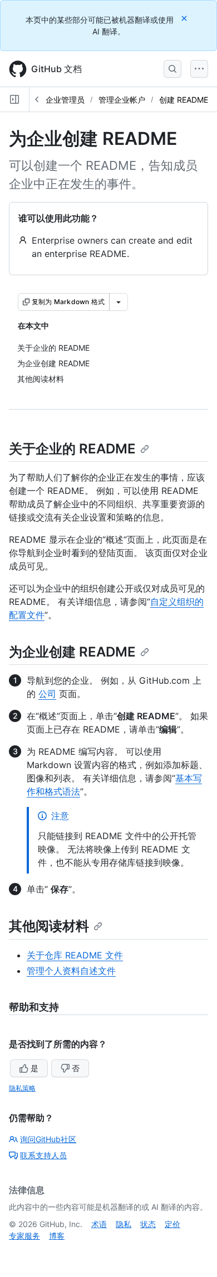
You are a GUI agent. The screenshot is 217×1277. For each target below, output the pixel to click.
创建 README (183, 99)
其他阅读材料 (49, 926)
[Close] (185, 18)
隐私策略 (22, 1088)
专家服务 (24, 1235)
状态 (148, 1224)
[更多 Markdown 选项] (118, 302)
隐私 (123, 1224)
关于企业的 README (72, 449)
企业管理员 (65, 99)
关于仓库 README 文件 (75, 955)
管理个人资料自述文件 (71, 970)
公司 (47, 693)
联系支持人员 (43, 1155)
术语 (99, 1224)
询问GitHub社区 (48, 1139)
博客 (57, 1235)
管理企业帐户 (121, 99)
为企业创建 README (72, 652)
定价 (172, 1224)
